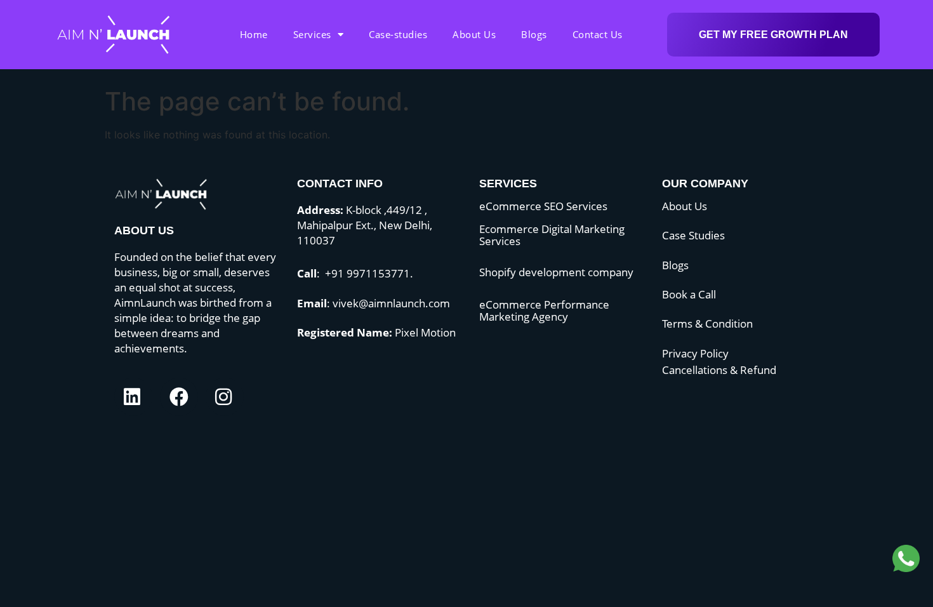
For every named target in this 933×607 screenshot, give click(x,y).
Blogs (534, 34)
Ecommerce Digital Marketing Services (552, 235)
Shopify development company (556, 272)
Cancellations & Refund (719, 370)
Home (254, 34)
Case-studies (398, 34)
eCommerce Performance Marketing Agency (544, 310)
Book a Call (689, 294)
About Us (474, 34)
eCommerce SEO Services (543, 206)
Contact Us (597, 34)
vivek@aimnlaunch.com (391, 303)
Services (312, 34)
